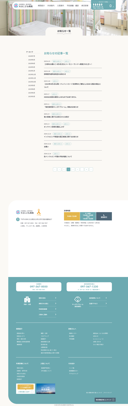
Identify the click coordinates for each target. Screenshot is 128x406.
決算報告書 (44, 347)
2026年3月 (31, 67)
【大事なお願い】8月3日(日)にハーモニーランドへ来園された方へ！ (68, 64)
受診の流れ (42, 298)
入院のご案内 (43, 314)
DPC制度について (46, 371)
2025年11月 (32, 78)
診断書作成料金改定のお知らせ (55, 74)
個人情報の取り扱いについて (94, 392)
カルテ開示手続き (98, 344)
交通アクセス (93, 303)
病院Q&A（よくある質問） (101, 333)
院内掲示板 (44, 344)
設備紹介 (43, 339)
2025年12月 (32, 74)
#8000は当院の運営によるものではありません (60, 97)
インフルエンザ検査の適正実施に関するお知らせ (61, 136)
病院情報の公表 (45, 342)
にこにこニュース (98, 339)
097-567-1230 (89, 286)
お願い (46, 146)
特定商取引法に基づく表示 (49, 350)
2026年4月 (31, 63)
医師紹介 (19, 379)
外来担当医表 (43, 309)
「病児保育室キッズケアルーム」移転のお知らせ (61, 107)
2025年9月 (31, 85)
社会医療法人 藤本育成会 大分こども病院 (23, 5)
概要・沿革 (44, 333)
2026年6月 (31, 60)
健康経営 (19, 344)
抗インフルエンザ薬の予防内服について (58, 156)
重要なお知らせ (57, 61)
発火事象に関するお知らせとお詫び (56, 117)
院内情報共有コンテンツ (103, 400)
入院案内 (60, 5)
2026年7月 (31, 56)
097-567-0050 (29, 223)
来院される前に (44, 303)
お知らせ (67, 61)
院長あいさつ (21, 336)
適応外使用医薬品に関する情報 (50, 353)
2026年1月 (31, 71)
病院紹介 (41, 5)
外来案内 (50, 5)
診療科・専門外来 (22, 371)
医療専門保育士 (45, 368)
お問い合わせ (97, 342)
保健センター (73, 333)
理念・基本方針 (21, 339)
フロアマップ (45, 336)
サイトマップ (107, 392)
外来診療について (22, 363)
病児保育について (94, 298)
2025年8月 (31, 89)
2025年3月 (31, 96)
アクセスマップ (73, 373)
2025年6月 (31, 93)
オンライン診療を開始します (54, 127)
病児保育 (84, 5)
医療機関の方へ (73, 371)
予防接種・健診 (73, 5)
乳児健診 (71, 336)
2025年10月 (32, 82)
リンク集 (71, 368)
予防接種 (71, 339)
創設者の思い (21, 333)
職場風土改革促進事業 (23, 342)
